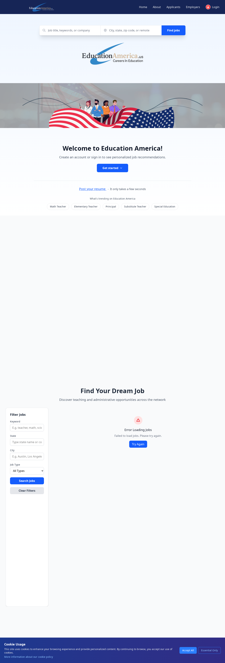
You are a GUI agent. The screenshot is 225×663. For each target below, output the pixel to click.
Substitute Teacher (135, 206)
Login (215, 7)
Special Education (164, 206)
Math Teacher (58, 206)
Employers (193, 7)
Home (143, 7)
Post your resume (92, 189)
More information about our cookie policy (28, 656)
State (13, 435)
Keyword (15, 421)
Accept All (188, 650)
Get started (110, 168)
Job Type (15, 464)
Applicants (173, 7)
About (157, 7)
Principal (111, 206)
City (12, 450)
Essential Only (209, 650)
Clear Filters (27, 491)
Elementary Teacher (86, 206)
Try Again (138, 444)
